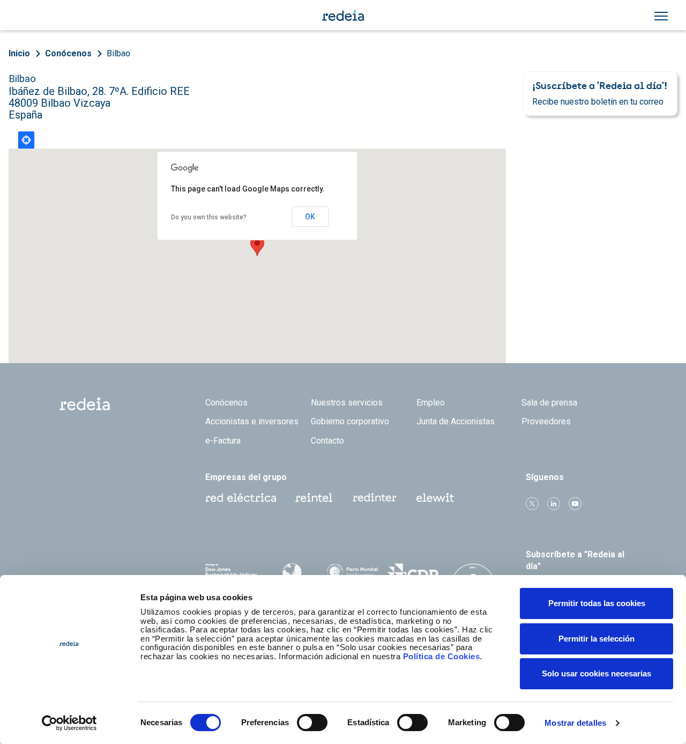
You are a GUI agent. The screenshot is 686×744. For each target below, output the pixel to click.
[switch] (312, 722)
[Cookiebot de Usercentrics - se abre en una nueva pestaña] (69, 723)
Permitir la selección (596, 638)
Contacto (327, 441)
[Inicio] (343, 15)
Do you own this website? (209, 217)
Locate (26, 140)
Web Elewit (435, 498)
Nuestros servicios (347, 402)
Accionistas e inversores (252, 421)
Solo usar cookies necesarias (596, 673)
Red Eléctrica (240, 498)
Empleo (430, 402)
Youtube (575, 503)
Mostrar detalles (575, 722)
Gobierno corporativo (350, 421)
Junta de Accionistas (455, 421)
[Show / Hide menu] (661, 16)
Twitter (532, 503)
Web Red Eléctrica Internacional (374, 498)
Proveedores (546, 421)
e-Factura (223, 441)
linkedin (553, 503)
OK (310, 216)
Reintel (314, 498)
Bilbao (118, 53)
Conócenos (68, 53)
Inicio (19, 53)
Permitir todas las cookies (596, 603)
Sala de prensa (549, 402)
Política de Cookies (441, 656)
